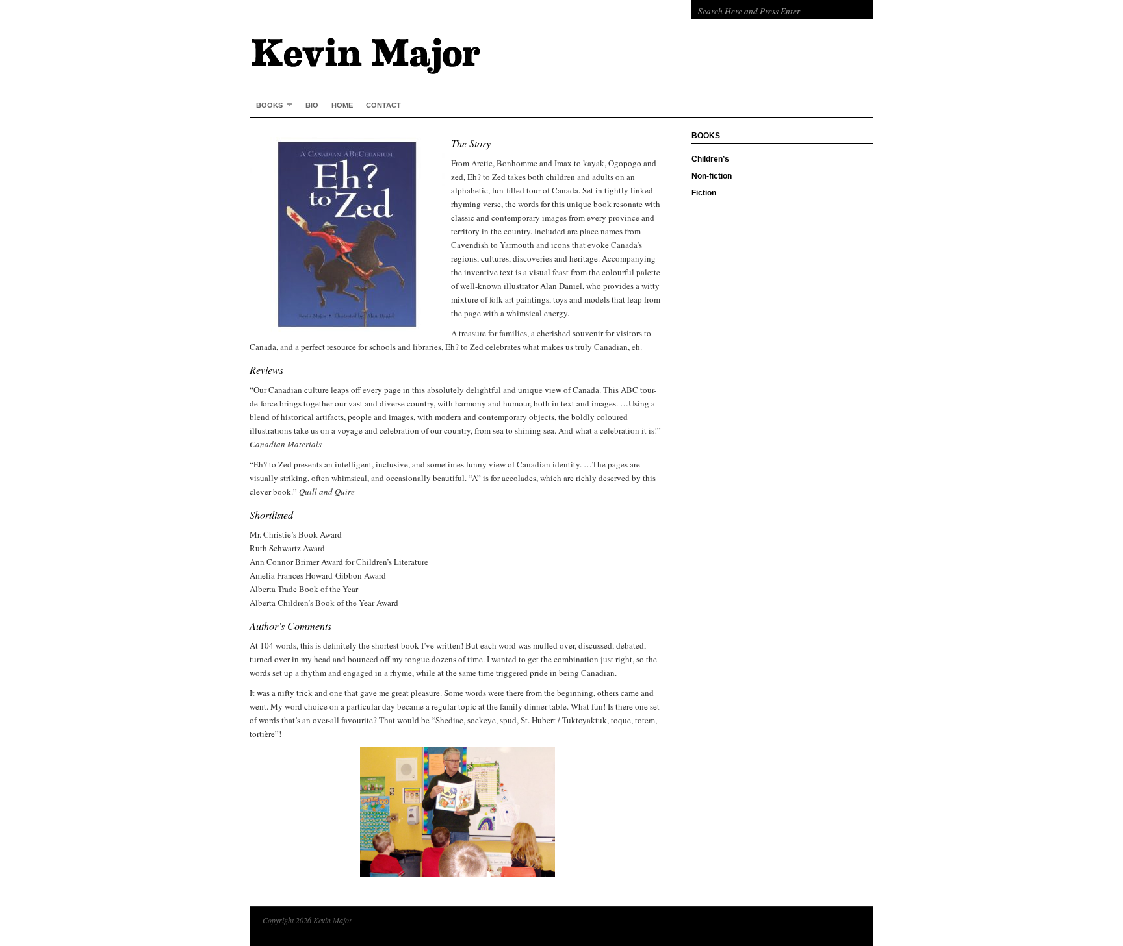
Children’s (710, 159)
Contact (383, 105)
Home (342, 105)
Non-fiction (711, 175)
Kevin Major (457, 39)
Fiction (703, 192)
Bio (311, 105)
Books (266, 105)
